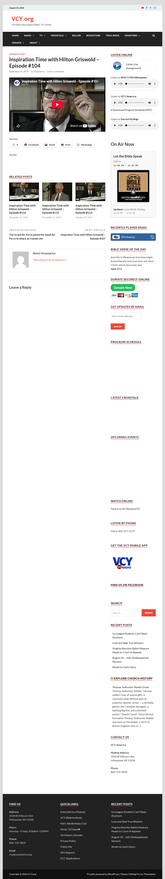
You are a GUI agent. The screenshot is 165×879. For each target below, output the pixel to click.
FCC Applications (70, 858)
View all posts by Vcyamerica (50, 259)
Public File (66, 846)
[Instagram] (155, 7)
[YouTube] (143, 7)
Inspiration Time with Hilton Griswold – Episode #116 (22, 209)
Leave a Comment (55, 71)
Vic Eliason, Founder (71, 835)
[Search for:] (133, 612)
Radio (27, 35)
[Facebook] (146, 7)
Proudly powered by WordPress (103, 874)
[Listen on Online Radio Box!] (152, 237)
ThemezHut (149, 874)
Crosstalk (57, 35)
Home (15, 35)
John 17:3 (116, 268)
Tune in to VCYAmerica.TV (125, 508)
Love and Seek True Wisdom (127, 642)
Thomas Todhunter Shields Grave (130, 687)
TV (41, 35)
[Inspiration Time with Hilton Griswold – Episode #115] (57, 201)
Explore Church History (133, 678)
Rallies (76, 35)
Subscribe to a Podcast (72, 811)
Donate (16, 42)
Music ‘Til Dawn (70, 829)
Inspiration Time (17, 54)
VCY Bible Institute (71, 817)
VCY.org (23, 19)
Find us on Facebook (127, 585)
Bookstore (93, 35)
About (33, 42)
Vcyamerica (39, 71)
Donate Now (123, 288)
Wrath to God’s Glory (124, 667)
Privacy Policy (68, 840)
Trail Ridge (112, 35)
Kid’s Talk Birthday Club (73, 823)
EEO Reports (67, 852)
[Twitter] (150, 7)
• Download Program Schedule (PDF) (131, 109)
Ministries (131, 35)
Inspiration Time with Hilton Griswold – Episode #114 (89, 209)
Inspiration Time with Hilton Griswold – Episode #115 (55, 209)
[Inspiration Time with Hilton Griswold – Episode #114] (90, 201)
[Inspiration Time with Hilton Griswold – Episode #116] (24, 201)
